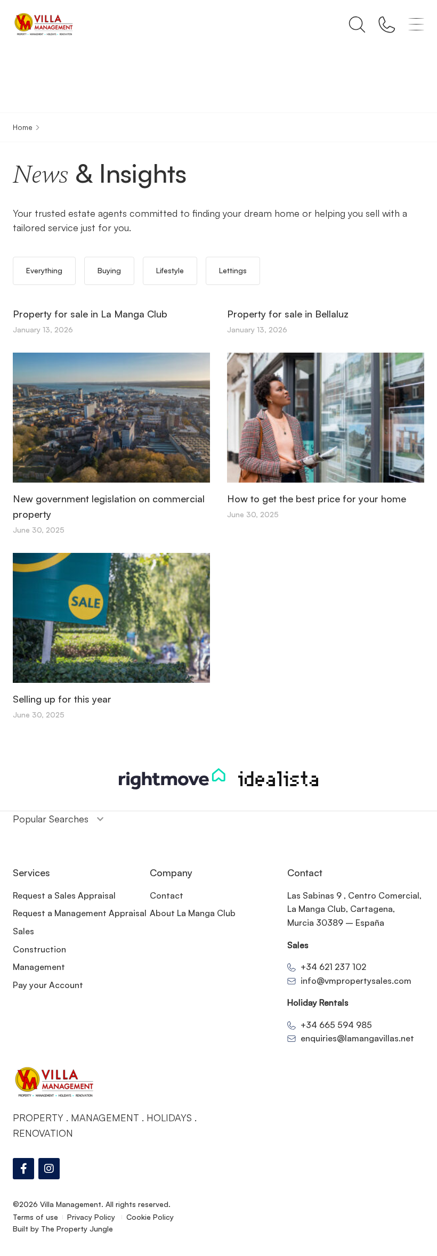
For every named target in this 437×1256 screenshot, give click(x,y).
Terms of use (35, 1216)
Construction (39, 949)
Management (39, 966)
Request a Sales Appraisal (64, 895)
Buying (109, 270)
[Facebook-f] (23, 1168)
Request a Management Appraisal (80, 913)
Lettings (233, 270)
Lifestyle (170, 270)
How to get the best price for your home (316, 498)
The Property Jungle (77, 1228)
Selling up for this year (62, 699)
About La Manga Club (193, 913)
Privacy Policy (92, 1216)
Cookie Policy (150, 1216)
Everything (44, 270)
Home (23, 127)
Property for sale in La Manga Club (90, 314)
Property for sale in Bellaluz (288, 314)
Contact (166, 895)
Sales (23, 931)
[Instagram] (49, 1168)
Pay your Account (48, 985)
